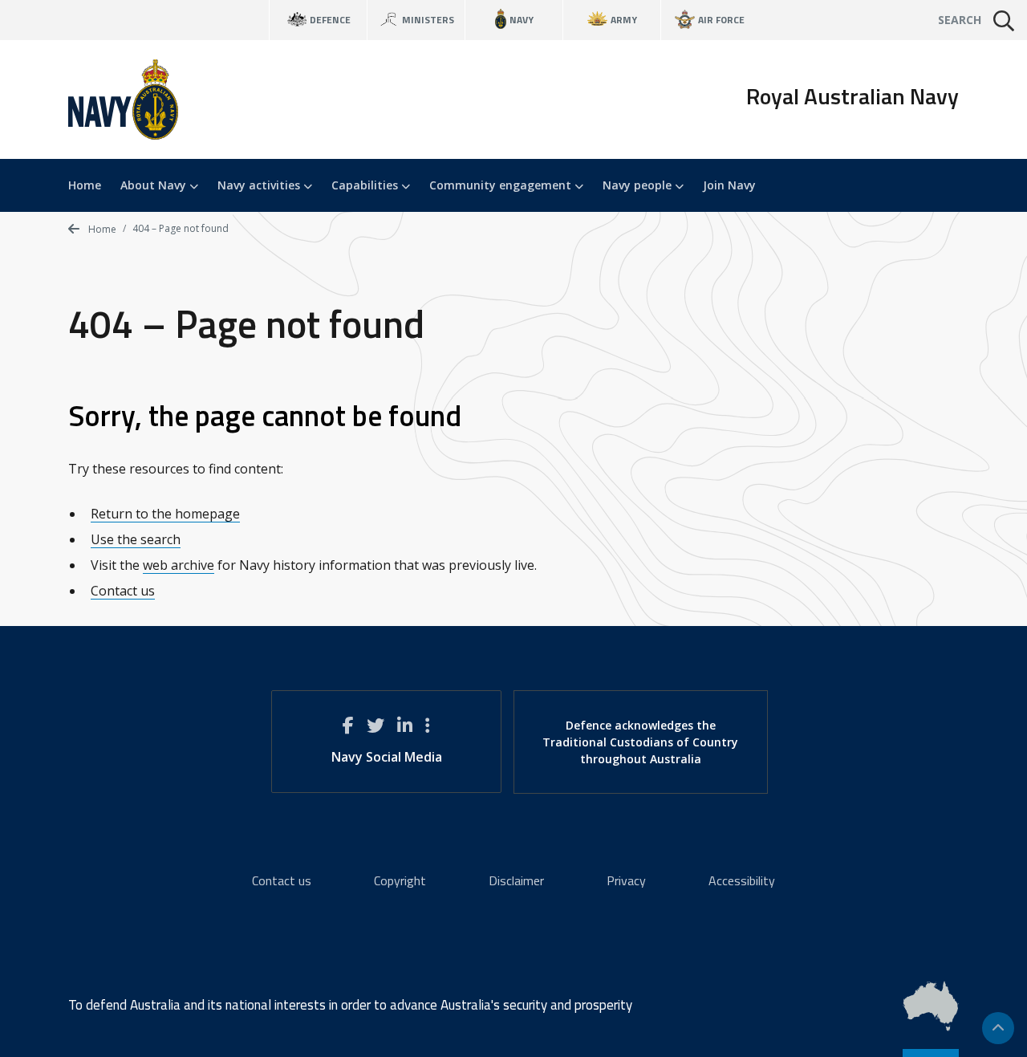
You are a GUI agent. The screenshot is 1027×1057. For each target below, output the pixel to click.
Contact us (123, 591)
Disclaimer (516, 880)
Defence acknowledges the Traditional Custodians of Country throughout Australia (640, 742)
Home (84, 185)
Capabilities (366, 185)
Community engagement (501, 185)
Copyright (400, 880)
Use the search (136, 539)
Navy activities (260, 185)
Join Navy (729, 185)
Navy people (639, 185)
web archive (178, 565)
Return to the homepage (165, 513)
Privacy (626, 880)
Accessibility (741, 880)
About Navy (154, 185)
